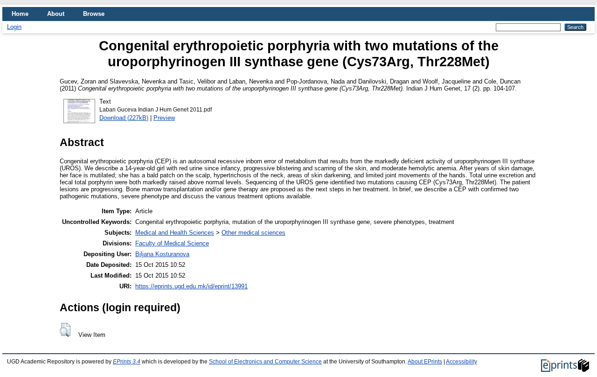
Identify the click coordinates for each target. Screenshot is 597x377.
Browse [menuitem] (93, 13)
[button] (65, 330)
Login (14, 26)
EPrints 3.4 (126, 361)
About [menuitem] (55, 13)
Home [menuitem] (20, 13)
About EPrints (425, 361)
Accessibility (461, 361)
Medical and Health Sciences (174, 232)
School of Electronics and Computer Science (265, 361)
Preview (164, 117)
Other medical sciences (253, 232)
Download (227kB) (123, 117)
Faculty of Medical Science (172, 243)
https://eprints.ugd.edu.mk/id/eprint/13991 (191, 286)
